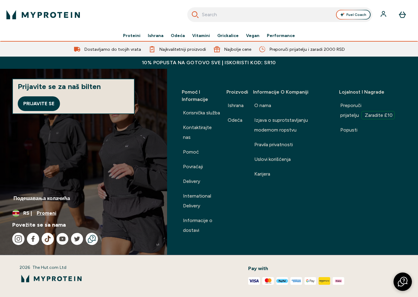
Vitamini (201, 35)
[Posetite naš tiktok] (48, 239)
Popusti (348, 129)
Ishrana (155, 35)
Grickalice (228, 35)
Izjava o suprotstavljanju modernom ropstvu (281, 124)
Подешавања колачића (41, 198)
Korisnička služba (201, 112)
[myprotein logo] (43, 14)
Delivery (191, 181)
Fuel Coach (356, 15)
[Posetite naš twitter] (77, 239)
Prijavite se (38, 103)
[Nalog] (384, 14)
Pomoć (191, 151)
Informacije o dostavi (197, 225)
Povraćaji (193, 166)
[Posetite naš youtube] (62, 239)
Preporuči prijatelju (366, 110)
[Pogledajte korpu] (402, 14)
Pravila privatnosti (273, 144)
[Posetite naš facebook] (33, 239)
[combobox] (280, 14)
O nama (262, 105)
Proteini (131, 35)
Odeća (178, 35)
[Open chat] (92, 239)
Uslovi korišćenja (272, 159)
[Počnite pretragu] (195, 14)
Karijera (262, 173)
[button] (403, 282)
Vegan (252, 35)
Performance (281, 35)
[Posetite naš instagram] (18, 239)
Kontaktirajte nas (197, 132)
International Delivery (197, 200)
